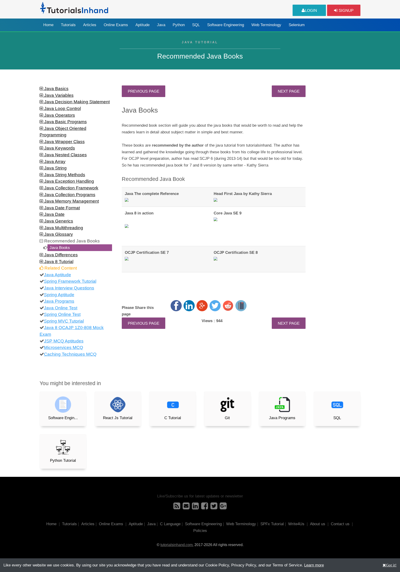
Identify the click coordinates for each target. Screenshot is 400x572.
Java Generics (58, 221)
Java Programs (59, 301)
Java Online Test (60, 307)
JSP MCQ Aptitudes (64, 341)
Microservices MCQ (63, 347)
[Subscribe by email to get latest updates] (186, 507)
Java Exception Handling (68, 181)
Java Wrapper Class (64, 141)
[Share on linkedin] (189, 305)
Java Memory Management (71, 201)
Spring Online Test (62, 314)
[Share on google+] (202, 305)
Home (48, 25)
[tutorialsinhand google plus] (223, 507)
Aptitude (142, 25)
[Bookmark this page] (241, 305)
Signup (345, 10)
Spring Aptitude (59, 294)
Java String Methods (64, 174)
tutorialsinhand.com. (177, 545)
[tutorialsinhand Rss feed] (176, 507)
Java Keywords (59, 148)
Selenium (297, 25)
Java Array (54, 161)
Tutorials (68, 25)
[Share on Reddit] (228, 305)
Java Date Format (61, 207)
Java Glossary (58, 234)
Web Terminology (266, 25)
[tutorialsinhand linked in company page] (195, 507)
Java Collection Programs (69, 194)
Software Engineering (225, 25)
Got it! (391, 565)
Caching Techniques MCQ (70, 354)
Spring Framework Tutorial (70, 281)
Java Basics (56, 88)
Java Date (54, 214)
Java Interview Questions (69, 288)
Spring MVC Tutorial (64, 321)
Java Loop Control (62, 108)
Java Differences (60, 254)
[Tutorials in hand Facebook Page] (204, 507)
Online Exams (116, 25)
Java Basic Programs (65, 121)
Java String (55, 168)
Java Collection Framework (70, 187)
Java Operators (59, 115)
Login (311, 10)
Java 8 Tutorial (58, 261)
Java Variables (58, 95)
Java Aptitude (57, 274)
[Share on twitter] (215, 305)
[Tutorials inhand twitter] (213, 507)
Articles (89, 25)
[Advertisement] (337, 154)
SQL (196, 25)
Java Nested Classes (65, 154)
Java (161, 25)
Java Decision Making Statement (76, 101)
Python (179, 25)
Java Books (60, 247)
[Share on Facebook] (176, 305)
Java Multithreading (63, 227)
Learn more (314, 565)
